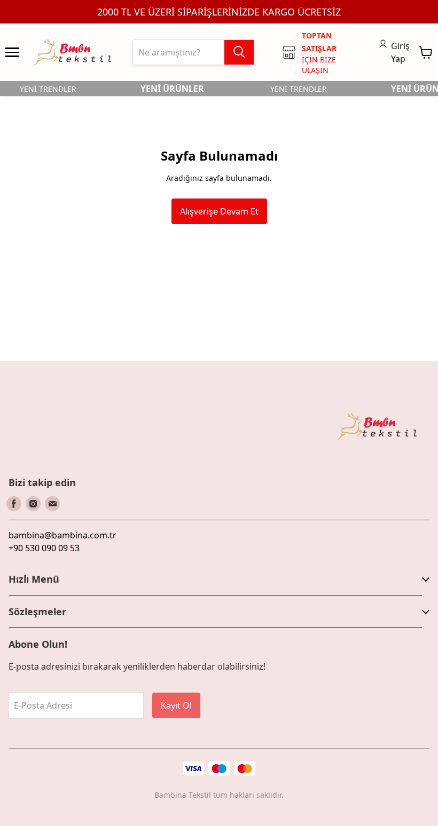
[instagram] (33, 503)
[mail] (52, 503)
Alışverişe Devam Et (219, 211)
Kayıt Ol (176, 705)
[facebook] (13, 503)
